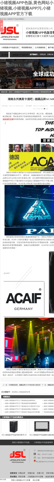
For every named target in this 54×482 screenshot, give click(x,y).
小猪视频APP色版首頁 (10, 47)
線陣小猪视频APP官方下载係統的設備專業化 (20, 400)
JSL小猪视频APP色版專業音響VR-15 (14, 435)
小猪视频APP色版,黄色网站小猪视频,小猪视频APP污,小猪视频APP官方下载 (26, 8)
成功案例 (4, 55)
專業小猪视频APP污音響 (20, 480)
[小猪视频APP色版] (11, 32)
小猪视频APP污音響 (35, 477)
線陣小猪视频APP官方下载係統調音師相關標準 (21, 403)
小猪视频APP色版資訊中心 (22, 92)
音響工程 (40, 473)
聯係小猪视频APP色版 (21, 442)
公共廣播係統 (40, 47)
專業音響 (21, 477)
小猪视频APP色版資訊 (20, 55)
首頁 (10, 92)
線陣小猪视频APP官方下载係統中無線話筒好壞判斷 (22, 412)
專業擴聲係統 (26, 47)
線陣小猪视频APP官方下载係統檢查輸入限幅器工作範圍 (24, 409)
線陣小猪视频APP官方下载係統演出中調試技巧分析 (22, 406)
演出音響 (36, 480)
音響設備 (50, 54)
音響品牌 (43, 54)
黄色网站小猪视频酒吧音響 (42, 92)
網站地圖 (3, 479)
